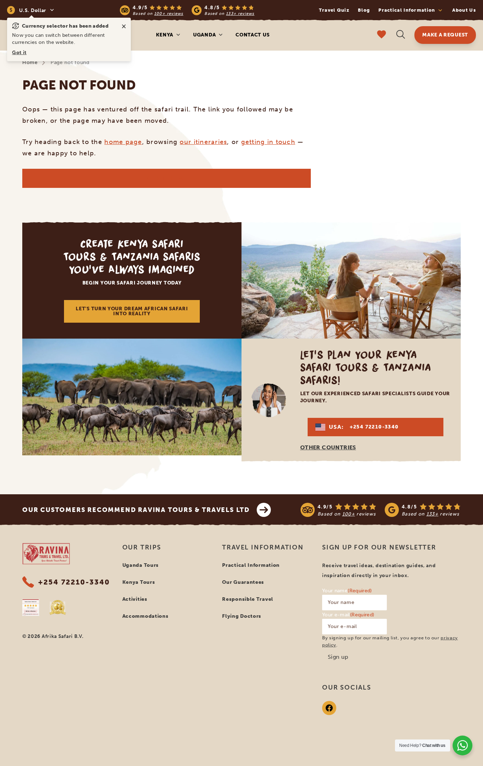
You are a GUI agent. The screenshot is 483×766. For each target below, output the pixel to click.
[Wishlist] (381, 35)
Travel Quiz (334, 10)
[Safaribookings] (30, 607)
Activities (134, 599)
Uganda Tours (140, 565)
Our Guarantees (243, 582)
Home (30, 62)
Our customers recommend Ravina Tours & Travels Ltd (136, 510)
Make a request (445, 35)
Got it (19, 53)
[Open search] (400, 35)
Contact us (252, 35)
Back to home (166, 178)
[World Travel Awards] (57, 607)
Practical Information (251, 565)
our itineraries (203, 142)
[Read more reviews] (187, 10)
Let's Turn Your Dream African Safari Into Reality (132, 311)
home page (123, 142)
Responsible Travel (247, 599)
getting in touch (268, 142)
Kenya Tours (138, 582)
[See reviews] (381, 510)
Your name (347, 591)
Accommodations (145, 616)
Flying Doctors (241, 616)
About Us (464, 10)
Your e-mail (348, 615)
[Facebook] (329, 708)
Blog (364, 10)
